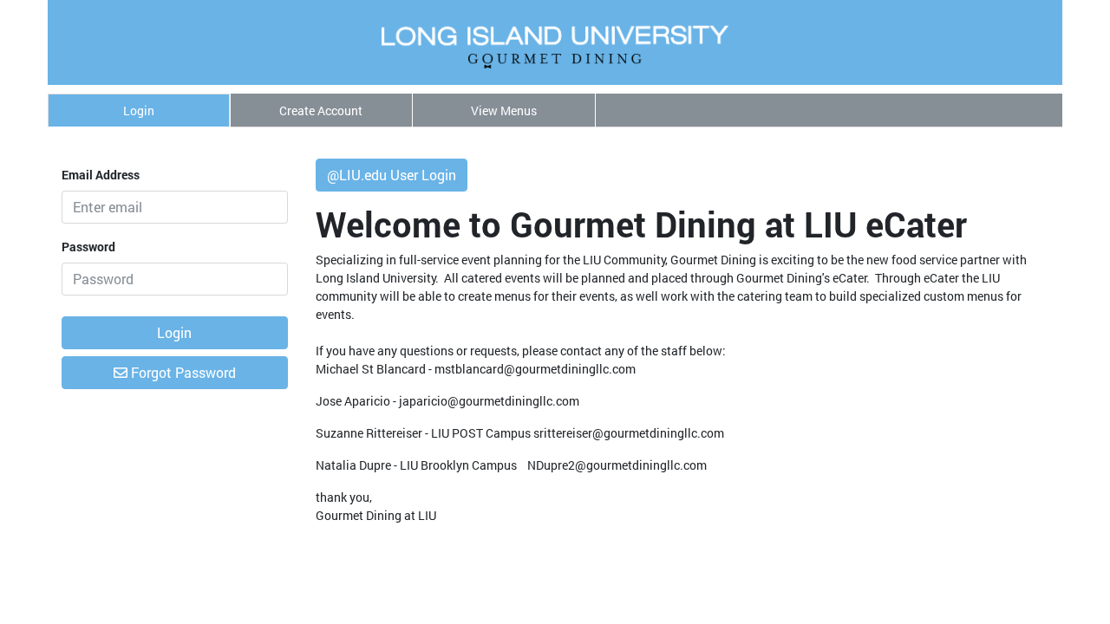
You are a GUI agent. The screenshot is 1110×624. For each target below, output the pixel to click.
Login (138, 110)
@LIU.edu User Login (391, 175)
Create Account (320, 110)
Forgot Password (181, 372)
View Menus (504, 110)
